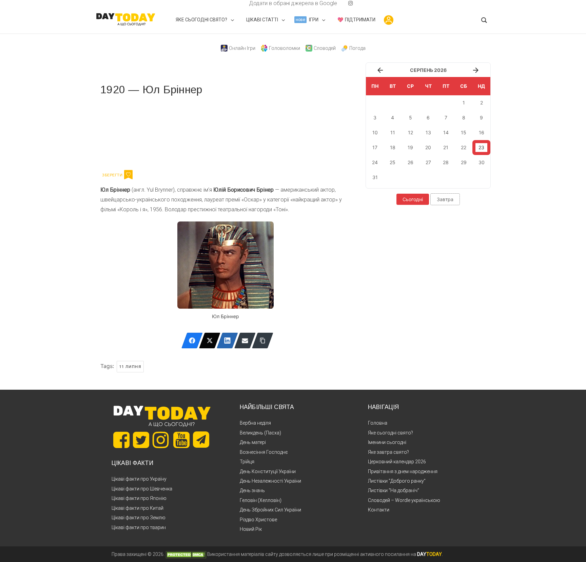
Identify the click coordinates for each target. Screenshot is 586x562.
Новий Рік (251, 529)
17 (374, 147)
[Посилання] (262, 340)
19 (410, 147)
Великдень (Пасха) (260, 432)
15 (463, 132)
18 (392, 147)
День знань (252, 490)
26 (410, 162)
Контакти (378, 509)
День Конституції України (268, 471)
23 (481, 147)
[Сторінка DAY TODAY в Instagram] (161, 440)
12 (410, 132)
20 (428, 147)
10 (375, 132)
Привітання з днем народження (402, 471)
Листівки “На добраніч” (393, 490)
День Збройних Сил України (270, 509)
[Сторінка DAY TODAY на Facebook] (121, 440)
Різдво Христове (258, 519)
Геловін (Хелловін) (260, 500)
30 (481, 162)
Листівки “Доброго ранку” (397, 481)
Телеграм (125, 132)
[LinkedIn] (227, 340)
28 (446, 162)
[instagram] (350, 3)
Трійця (247, 461)
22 (463, 147)
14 (446, 132)
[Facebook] (192, 340)
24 (375, 162)
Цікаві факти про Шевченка (142, 488)
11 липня (130, 366)
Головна (377, 423)
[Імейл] (245, 340)
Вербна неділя (255, 423)
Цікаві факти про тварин (139, 527)
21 (445, 147)
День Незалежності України (270, 481)
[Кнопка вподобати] (128, 174)
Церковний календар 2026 (397, 461)
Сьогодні (413, 199)
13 (428, 132)
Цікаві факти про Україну (139, 479)
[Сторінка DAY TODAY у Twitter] (141, 440)
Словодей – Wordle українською (404, 500)
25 (392, 162)
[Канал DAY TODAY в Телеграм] (201, 440)
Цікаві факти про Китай (137, 508)
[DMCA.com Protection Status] (185, 554)
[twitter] (235, 3)
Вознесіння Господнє (264, 452)
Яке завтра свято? (388, 452)
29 (464, 162)
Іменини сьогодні (387, 442)
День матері (253, 442)
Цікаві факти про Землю (138, 517)
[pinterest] (340, 3)
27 (428, 162)
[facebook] (240, 3)
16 (481, 132)
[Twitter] (209, 340)
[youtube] (345, 3)
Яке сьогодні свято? (390, 432)
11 (392, 132)
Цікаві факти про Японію (139, 498)
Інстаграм (172, 132)
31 (375, 177)
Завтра (445, 199)
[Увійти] (388, 20)
